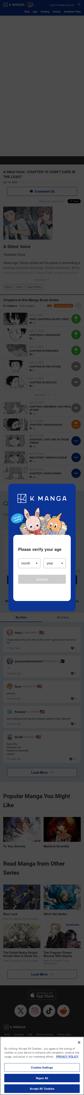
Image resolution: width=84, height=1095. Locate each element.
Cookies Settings (42, 1067)
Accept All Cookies (42, 1088)
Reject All (42, 1078)
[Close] (79, 1042)
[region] (42, 1066)
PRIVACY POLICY (67, 1056)
